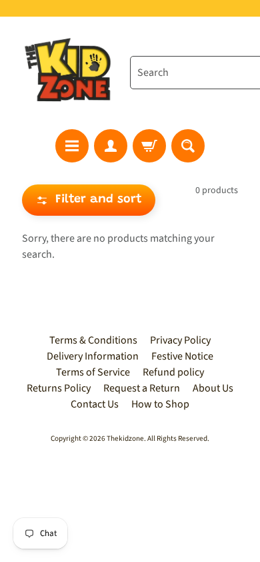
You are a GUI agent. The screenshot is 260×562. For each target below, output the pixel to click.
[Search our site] (188, 145)
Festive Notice (182, 356)
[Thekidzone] (70, 72)
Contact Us (95, 404)
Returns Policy (59, 388)
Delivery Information (93, 356)
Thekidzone (125, 438)
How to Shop (160, 404)
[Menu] (72, 145)
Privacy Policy (180, 340)
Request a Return (141, 388)
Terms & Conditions (93, 340)
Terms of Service (93, 372)
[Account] (110, 145)
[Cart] (149, 145)
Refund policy (173, 372)
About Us (213, 388)
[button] (88, 200)
